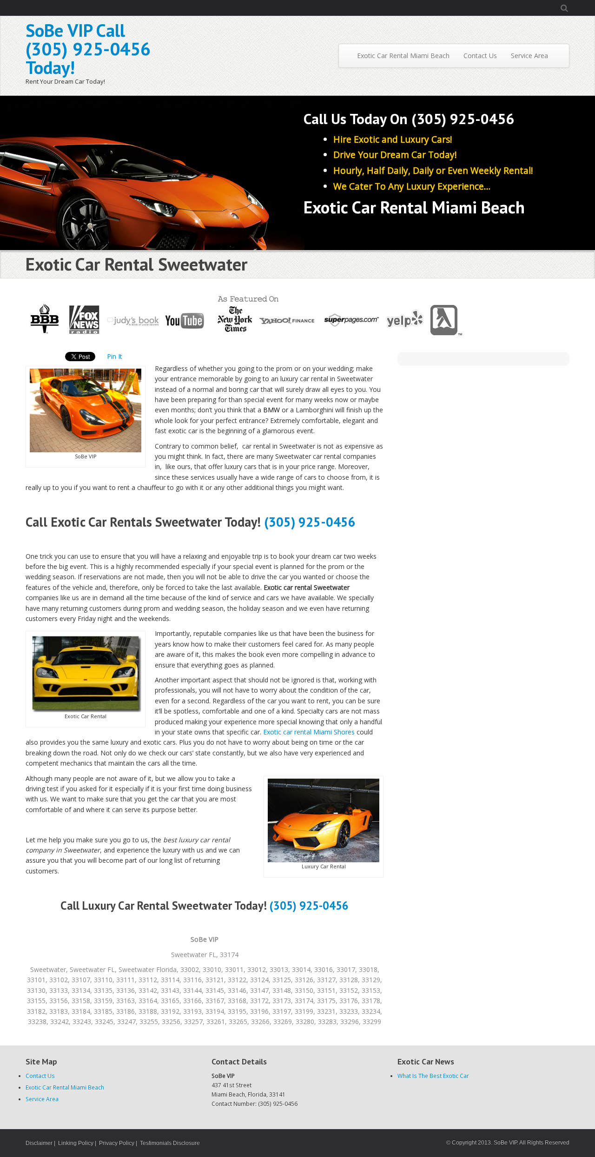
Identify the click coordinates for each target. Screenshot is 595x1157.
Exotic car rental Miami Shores (309, 731)
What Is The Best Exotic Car (433, 1075)
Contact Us (480, 55)
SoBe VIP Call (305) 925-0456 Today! (88, 49)
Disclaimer (39, 1143)
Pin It (114, 356)
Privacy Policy (116, 1143)
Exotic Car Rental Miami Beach (402, 55)
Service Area (529, 55)
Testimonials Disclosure (170, 1143)
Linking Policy (75, 1143)
